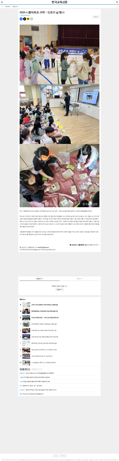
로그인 (55, 456)
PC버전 (63, 456)
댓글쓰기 (79, 278)
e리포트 (7, 6)
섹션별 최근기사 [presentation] (25, 369)
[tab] (25, 369)
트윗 (24, 18)
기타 (31, 18)
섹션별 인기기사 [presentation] (36, 369)
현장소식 (15, 6)
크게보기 (95, 17)
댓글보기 (39, 278)
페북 (21, 18)
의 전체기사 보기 (84, 245)
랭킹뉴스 (23, 299)
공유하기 (117, 6)
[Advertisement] (59, 264)
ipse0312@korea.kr (43, 247)
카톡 (28, 18)
